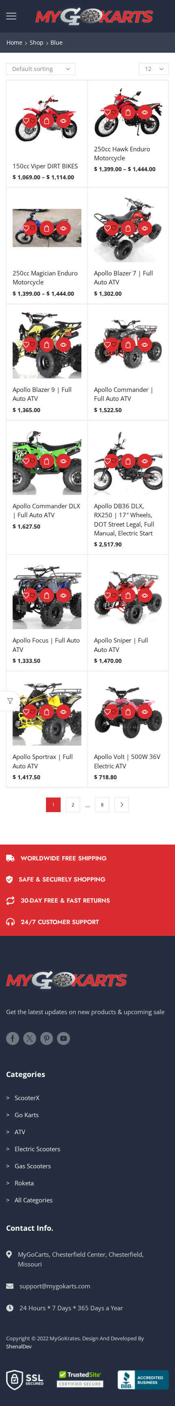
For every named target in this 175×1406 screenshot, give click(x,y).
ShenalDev (19, 1346)
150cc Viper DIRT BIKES (45, 166)
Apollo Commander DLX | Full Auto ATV (46, 510)
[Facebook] (12, 1038)
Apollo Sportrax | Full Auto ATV (43, 761)
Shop (37, 42)
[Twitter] (29, 1038)
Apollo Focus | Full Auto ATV (46, 644)
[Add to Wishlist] (30, 121)
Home (14, 42)
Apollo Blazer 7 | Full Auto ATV (123, 277)
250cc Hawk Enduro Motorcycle (122, 153)
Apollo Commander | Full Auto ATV (123, 393)
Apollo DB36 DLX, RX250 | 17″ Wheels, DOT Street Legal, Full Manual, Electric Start (124, 519)
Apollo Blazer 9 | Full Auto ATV (42, 393)
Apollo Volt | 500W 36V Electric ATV (127, 761)
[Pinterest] (46, 1038)
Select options (46, 121)
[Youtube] (63, 1038)
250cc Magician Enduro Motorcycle (45, 277)
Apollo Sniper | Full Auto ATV (121, 644)
